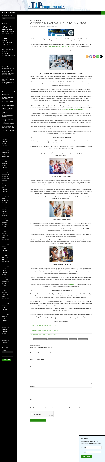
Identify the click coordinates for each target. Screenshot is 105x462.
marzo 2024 (4, 189)
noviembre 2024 (5, 174)
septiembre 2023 (5, 200)
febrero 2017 (5, 324)
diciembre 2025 (5, 150)
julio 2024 (4, 182)
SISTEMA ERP (5, 53)
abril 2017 (4, 322)
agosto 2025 (4, 158)
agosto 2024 (4, 180)
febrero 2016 (5, 336)
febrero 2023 (5, 213)
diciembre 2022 (5, 217)
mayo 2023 (4, 207)
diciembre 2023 (5, 194)
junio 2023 (4, 206)
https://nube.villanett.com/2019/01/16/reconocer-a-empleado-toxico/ (8, 119)
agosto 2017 (4, 316)
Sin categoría (5, 51)
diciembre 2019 (5, 276)
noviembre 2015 (5, 342)
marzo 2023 (4, 211)
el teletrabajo (72, 284)
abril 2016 (4, 333)
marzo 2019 (4, 292)
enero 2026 (4, 148)
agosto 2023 (4, 202)
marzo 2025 (4, 167)
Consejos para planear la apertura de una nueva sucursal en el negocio (8, 115)
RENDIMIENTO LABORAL (7, 47)
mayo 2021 (4, 252)
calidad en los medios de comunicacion (57, 338)
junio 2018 (4, 309)
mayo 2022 (4, 230)
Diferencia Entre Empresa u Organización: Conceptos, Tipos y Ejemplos (8, 97)
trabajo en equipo (82, 338)
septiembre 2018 (5, 303)
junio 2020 (4, 270)
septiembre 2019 (5, 281)
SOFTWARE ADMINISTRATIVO (8, 55)
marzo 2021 (4, 255)
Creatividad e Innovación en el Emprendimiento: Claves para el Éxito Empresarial (8, 93)
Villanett (42, 26)
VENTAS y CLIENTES (6, 59)
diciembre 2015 (5, 340)
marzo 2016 (4, 335)
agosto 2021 (4, 246)
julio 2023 (4, 204)
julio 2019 (4, 285)
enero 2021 (4, 259)
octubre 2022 (5, 220)
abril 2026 (4, 143)
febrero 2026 (5, 147)
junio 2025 (4, 161)
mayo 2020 (4, 272)
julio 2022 (4, 226)
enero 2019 (4, 296)
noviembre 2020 (5, 263)
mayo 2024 (4, 185)
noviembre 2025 (5, 152)
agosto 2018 (4, 305)
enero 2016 (4, 338)
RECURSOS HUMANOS (35, 20)
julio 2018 (4, 307)
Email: (4, 354)
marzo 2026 (4, 145)
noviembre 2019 (5, 277)
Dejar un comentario (52, 26)
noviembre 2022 (5, 218)
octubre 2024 (5, 176)
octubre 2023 (5, 198)
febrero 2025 (5, 169)
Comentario (33, 366)
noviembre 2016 (5, 329)
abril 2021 (4, 253)
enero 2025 (4, 171)
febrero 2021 (5, 257)
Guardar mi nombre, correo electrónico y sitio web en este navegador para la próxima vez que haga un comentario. (60, 407)
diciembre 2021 (5, 239)
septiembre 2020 (5, 266)
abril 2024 (4, 187)
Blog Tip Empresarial (8, 13)
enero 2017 (4, 325)
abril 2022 (4, 231)
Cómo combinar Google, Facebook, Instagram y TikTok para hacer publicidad (8, 79)
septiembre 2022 (5, 222)
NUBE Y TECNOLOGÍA (7, 42)
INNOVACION (5, 36)
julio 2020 (4, 268)
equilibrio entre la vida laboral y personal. (72, 109)
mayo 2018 (4, 311)
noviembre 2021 (5, 241)
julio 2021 (4, 248)
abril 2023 (4, 209)
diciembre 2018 (5, 298)
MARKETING (5, 40)
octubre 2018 (5, 301)
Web (31, 399)
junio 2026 (4, 139)
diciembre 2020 (5, 261)
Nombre (32, 386)
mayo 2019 (4, 288)
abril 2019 (4, 290)
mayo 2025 (4, 163)
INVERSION (4, 38)
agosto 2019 (4, 283)
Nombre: (4, 350)
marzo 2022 (4, 233)
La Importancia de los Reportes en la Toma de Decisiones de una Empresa (8, 123)
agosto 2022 (4, 224)
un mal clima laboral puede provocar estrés (59, 46)
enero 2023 (4, 215)
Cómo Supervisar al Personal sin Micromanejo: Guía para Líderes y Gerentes (8, 101)
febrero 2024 (5, 191)
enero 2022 (4, 237)
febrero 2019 (5, 294)
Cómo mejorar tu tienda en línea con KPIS (41, 346)
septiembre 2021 (5, 244)
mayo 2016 (4, 331)
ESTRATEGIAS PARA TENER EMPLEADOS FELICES (43, 325)
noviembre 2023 (5, 196)
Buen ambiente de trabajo (40, 338)
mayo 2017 (4, 320)
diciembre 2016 (5, 327)
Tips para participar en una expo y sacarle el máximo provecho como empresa (49, 351)
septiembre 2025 (5, 156)
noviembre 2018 (5, 300)
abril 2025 (4, 165)
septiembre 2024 (5, 178)
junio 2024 (4, 183)
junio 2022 (4, 228)
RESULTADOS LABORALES (7, 49)
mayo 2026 (4, 141)
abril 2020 (4, 274)
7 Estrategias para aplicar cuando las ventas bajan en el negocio (8, 105)
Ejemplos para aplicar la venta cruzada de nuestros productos (8, 75)
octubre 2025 (5, 154)
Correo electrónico (35, 393)
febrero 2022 (5, 235)
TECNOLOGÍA (5, 57)
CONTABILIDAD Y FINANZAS (8, 31)
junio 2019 (4, 287)
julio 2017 (4, 318)
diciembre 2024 (5, 172)
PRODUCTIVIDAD (6, 44)
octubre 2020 (5, 265)
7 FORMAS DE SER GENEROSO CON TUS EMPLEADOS (44, 330)
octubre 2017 (5, 312)
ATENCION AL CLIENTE (7, 29)
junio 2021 (4, 250)
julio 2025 (4, 159)
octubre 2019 (5, 279)
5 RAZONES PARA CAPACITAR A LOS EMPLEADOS (43, 334)
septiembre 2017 (5, 314)
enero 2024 (4, 193)
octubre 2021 (5, 242)
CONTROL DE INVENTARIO (8, 33)
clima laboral (72, 338)
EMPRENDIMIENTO (6, 35)
